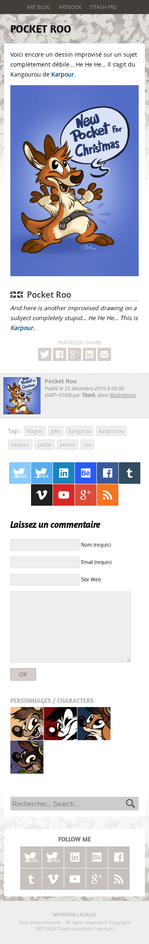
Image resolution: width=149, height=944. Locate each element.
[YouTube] (63, 495)
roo (87, 444)
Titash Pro (103, 7)
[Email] (104, 354)
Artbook (70, 7)
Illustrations (123, 395)
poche (45, 444)
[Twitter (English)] (20, 473)
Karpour (62, 74)
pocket (67, 444)
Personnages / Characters (52, 701)
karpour (20, 444)
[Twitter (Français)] (42, 473)
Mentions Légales (74, 914)
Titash (27, 723)
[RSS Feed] (107, 495)
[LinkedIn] (63, 473)
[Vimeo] (42, 495)
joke (55, 431)
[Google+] (74, 354)
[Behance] (85, 473)
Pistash (60, 723)
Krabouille (27, 757)
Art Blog (38, 7)
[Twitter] (44, 354)
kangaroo (80, 431)
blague (35, 431)
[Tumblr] (129, 473)
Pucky (94, 723)
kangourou (111, 431)
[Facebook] (59, 354)
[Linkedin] (89, 354)
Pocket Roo (40, 29)
